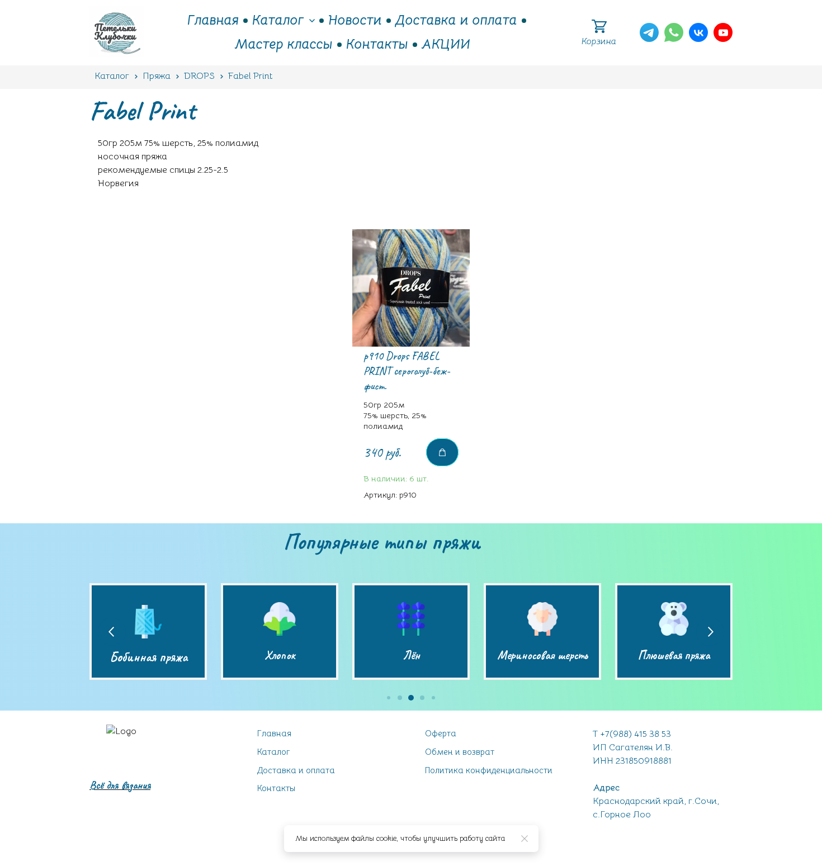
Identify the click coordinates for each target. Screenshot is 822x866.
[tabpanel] (411, 370)
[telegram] (649, 32)
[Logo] (116, 33)
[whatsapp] (673, 32)
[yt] (723, 32)
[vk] (698, 32)
